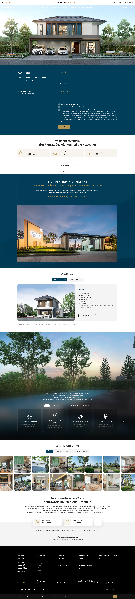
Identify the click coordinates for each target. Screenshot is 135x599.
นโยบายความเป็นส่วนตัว (78, 107)
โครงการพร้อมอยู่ (62, 558)
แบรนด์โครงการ (41, 556)
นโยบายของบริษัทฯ (105, 590)
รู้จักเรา (100, 558)
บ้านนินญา (40, 563)
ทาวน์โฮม (21, 562)
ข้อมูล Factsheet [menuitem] (66, 171)
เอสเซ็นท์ (40, 570)
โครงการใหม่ (61, 556)
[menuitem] (59, 279)
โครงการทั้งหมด (61, 561)
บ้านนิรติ (39, 565)
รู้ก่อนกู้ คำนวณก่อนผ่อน (63, 565)
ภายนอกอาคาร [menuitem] (58, 451)
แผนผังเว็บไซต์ (114, 590)
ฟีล (38, 568)
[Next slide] (123, 302)
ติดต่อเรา (101, 563)
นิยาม (39, 558)
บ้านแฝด (21, 559)
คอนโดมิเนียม (22, 568)
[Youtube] (64, 582)
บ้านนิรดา (40, 561)
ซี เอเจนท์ (80, 568)
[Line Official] (67, 582)
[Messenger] (71, 582)
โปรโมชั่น (60, 563)
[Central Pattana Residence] (67, 2)
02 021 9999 (7, 2)
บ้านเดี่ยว (21, 556)
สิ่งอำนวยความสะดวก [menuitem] (82, 451)
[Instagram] (57, 582)
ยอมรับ (115, 597)
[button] (38, 531)
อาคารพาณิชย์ (23, 571)
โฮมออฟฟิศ (22, 565)
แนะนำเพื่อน (81, 561)
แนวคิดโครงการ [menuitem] (55, 171)
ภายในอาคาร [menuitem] (69, 451)
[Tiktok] (60, 582)
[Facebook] (53, 582)
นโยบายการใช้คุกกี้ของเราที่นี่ (93, 597)
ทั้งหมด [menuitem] (49, 451)
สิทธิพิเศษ (80, 558)
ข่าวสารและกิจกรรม (103, 561)
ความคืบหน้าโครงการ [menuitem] (78, 171)
